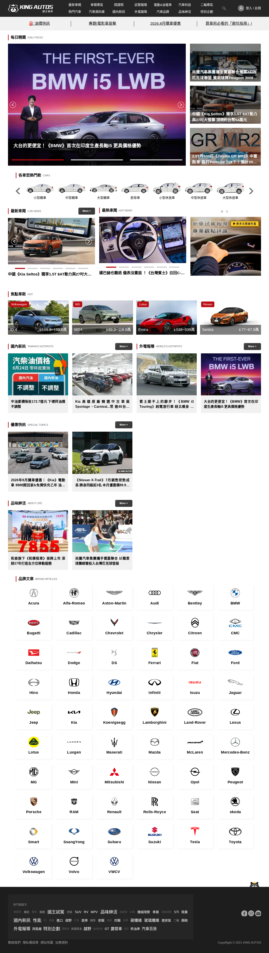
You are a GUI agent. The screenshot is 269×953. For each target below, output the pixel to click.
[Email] (258, 913)
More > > (87, 212)
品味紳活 (184, 11)
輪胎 (26, 912)
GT (107, 929)
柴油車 (135, 929)
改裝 (69, 912)
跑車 (85, 920)
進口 (60, 920)
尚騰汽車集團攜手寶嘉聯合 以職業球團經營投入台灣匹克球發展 (102, 561)
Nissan (207, 304)
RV (86, 912)
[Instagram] (251, 913)
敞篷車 (17, 912)
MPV (94, 912)
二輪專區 (206, 5)
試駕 (132, 912)
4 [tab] (58, 269)
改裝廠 (37, 929)
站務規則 (61, 942)
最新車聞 (75, 5)
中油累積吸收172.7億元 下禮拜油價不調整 (38, 404)
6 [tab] (83, 269)
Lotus (143, 304)
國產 (51, 920)
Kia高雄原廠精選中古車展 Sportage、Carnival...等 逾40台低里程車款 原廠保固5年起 (102, 404)
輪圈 (42, 912)
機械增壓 (143, 912)
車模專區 (97, 5)
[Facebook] (244, 913)
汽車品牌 (163, 11)
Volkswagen (19, 304)
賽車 (34, 912)
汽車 (76, 920)
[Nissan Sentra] (230, 317)
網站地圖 (47, 942)
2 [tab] (97, 160)
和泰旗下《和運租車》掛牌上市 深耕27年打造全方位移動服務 (38, 561)
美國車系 (76, 928)
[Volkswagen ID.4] (38, 317)
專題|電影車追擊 (102, 23)
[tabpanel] (97, 105)
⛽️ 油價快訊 (39, 23)
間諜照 (119, 5)
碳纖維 (136, 920)
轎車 (93, 920)
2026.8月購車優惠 (165, 23)
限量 (184, 912)
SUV (78, 912)
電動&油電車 (163, 5)
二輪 (176, 920)
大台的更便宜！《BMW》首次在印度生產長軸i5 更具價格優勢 (231, 404)
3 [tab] (156, 160)
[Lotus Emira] (166, 317)
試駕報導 (140, 5)
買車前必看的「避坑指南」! (229, 23)
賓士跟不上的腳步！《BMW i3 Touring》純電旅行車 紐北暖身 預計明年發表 (167, 404)
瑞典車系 (98, 928)
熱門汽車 (75, 11)
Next (181, 105)
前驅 (101, 920)
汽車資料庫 (97, 11)
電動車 (65, 928)
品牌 (125, 920)
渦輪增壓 (166, 912)
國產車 (123, 912)
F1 (45, 920)
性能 (37, 920)
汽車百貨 (149, 929)
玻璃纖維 (151, 920)
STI (176, 912)
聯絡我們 (14, 942)
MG (77, 304)
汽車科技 (184, 5)
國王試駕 (55, 912)
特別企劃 (206, 11)
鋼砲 (184, 920)
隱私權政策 (30, 942)
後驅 (109, 920)
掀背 (126, 928)
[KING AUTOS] (30, 8)
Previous (13, 105)
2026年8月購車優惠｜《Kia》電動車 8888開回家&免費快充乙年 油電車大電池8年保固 (38, 483)
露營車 (116, 929)
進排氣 (166, 920)
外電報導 (140, 11)
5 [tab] (70, 269)
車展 (156, 912)
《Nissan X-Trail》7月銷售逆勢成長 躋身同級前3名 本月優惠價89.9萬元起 (102, 483)
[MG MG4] (102, 317)
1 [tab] (38, 160)
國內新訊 (118, 11)
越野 (68, 920)
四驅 (117, 920)
